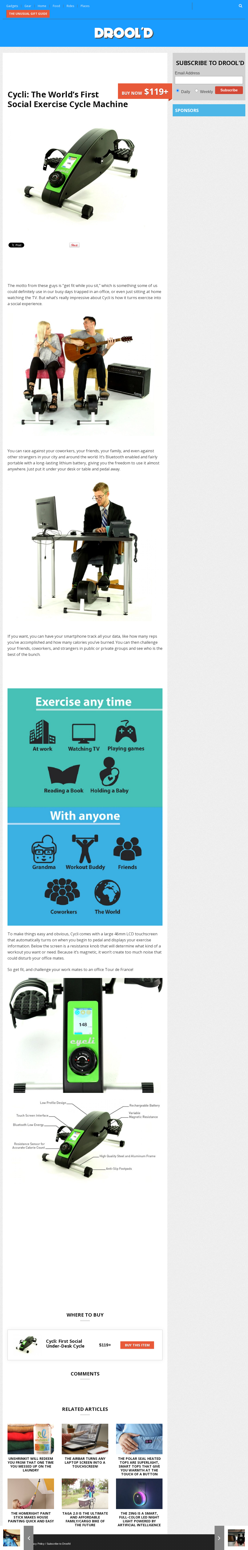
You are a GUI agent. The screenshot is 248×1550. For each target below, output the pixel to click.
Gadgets (12, 6)
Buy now (145, 91)
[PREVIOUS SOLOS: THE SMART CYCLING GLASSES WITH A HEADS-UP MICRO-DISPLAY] (16, 1538)
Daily (185, 92)
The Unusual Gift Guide (28, 14)
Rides (70, 6)
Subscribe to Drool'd (58, 1543)
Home (42, 6)
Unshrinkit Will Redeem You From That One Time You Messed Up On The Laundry (31, 1464)
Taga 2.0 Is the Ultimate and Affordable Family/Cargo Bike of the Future (85, 1519)
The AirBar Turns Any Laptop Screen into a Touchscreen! (85, 1462)
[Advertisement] (96, 70)
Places (85, 6)
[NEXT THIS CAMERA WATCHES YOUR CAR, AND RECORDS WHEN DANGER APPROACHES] (231, 1538)
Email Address (187, 73)
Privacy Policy (36, 1543)
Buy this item (137, 1345)
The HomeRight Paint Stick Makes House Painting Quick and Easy (31, 1517)
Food (56, 6)
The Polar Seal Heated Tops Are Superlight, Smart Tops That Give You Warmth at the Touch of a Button (139, 1466)
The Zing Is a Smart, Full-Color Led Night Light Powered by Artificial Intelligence (139, 1519)
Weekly (206, 92)
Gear (27, 6)
